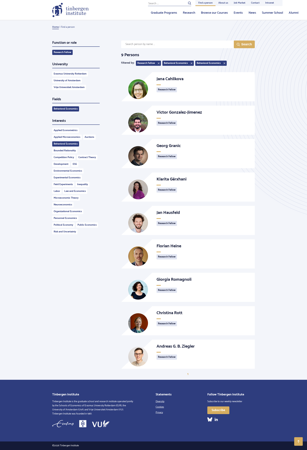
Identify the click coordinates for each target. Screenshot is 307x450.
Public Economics (87, 225)
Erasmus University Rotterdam (70, 74)
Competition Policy (64, 157)
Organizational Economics (68, 211)
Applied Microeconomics (67, 137)
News (252, 12)
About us (223, 3)
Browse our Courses (214, 12)
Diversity (160, 402)
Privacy (159, 413)
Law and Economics (75, 191)
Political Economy (63, 225)
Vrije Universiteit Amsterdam (69, 87)
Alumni (293, 12)
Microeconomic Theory (66, 198)
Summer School (272, 12)
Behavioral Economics (66, 109)
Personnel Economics (65, 218)
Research (189, 12)
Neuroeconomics (63, 205)
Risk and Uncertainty (65, 232)
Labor (57, 191)
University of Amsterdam (67, 81)
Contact (255, 3)
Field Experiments (63, 184)
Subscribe (218, 410)
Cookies (160, 407)
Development (61, 164)
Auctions (89, 137)
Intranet (269, 3)
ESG (75, 164)
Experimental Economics (67, 178)
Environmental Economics (68, 171)
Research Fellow (62, 52)
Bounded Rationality (65, 151)
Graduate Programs (164, 12)
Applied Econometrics (65, 130)
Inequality (82, 184)
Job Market (239, 3)
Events (238, 12)
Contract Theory (87, 157)
